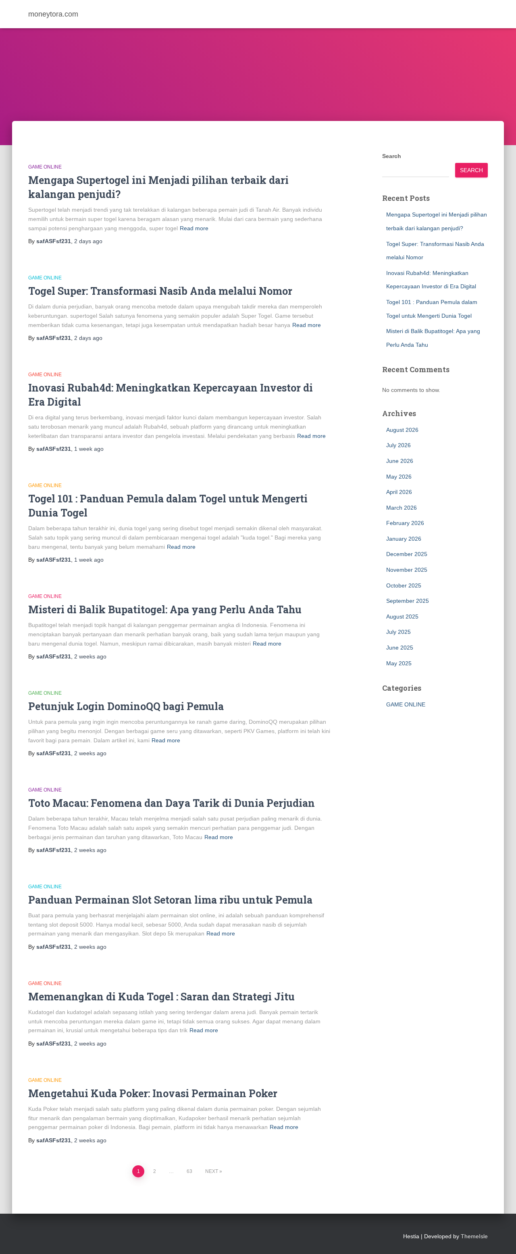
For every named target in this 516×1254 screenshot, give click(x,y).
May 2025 (399, 663)
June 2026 (399, 461)
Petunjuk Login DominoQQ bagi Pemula (126, 706)
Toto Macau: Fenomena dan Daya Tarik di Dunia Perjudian (171, 803)
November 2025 (406, 570)
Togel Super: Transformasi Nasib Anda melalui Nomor (160, 291)
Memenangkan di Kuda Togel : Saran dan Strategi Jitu (161, 996)
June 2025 (399, 647)
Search (391, 156)
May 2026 (399, 476)
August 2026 (402, 430)
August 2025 (402, 616)
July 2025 (398, 632)
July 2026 (398, 445)
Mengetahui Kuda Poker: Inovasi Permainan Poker (152, 1093)
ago (88, 241)
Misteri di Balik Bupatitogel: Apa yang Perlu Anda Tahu (165, 609)
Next (211, 1171)
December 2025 (406, 554)
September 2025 (407, 601)
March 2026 (401, 507)
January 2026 (403, 538)
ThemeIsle (474, 1236)
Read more (194, 228)
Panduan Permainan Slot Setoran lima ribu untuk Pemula (170, 899)
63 (189, 1171)
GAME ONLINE (45, 167)
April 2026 (399, 492)
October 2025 (403, 585)
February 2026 (405, 523)
